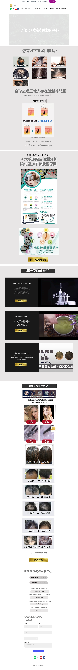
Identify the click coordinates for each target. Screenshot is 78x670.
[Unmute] (41, 305)
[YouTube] (16, 9)
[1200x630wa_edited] (11, 9)
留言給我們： (27, 642)
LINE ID (25, 629)
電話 (39, 623)
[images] (13, 9)
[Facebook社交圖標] (44, 657)
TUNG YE (15, 5)
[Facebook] (18, 9)
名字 (25, 623)
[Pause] (39, 305)
